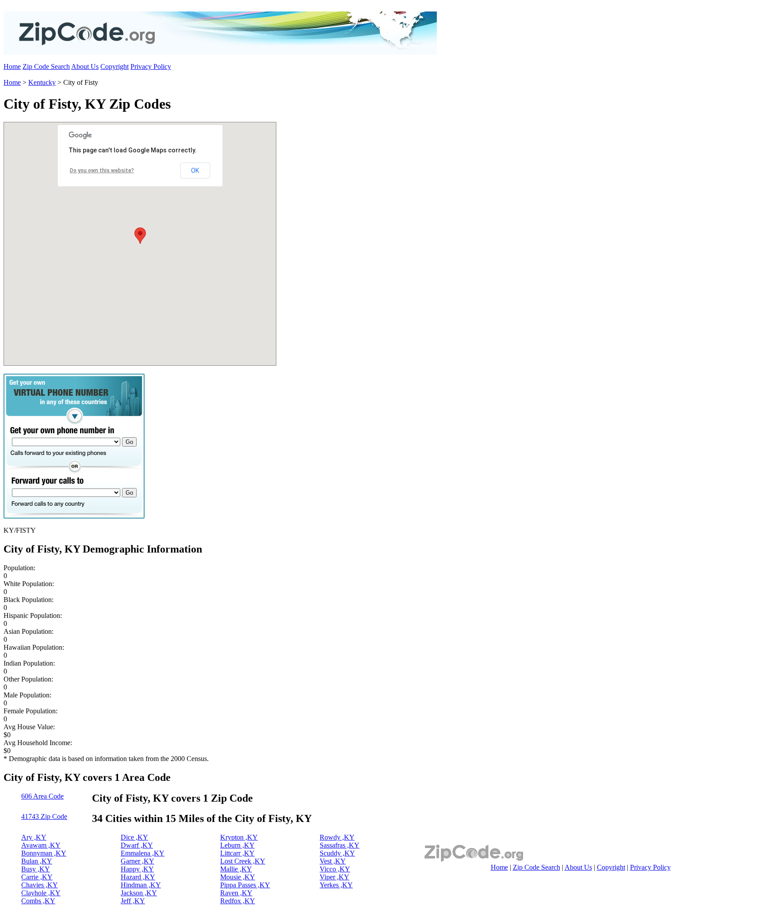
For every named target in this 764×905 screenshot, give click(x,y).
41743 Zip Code (44, 816)
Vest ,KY (333, 861)
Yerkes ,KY (336, 885)
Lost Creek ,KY (242, 861)
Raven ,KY (236, 893)
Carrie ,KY (37, 877)
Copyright (114, 66)
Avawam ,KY (41, 845)
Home (12, 66)
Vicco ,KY (335, 869)
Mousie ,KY (237, 877)
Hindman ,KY (141, 885)
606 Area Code (42, 796)
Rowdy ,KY (337, 837)
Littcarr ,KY (237, 853)
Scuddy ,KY (337, 853)
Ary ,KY (33, 837)
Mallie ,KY (236, 869)
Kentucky (42, 82)
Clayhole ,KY (41, 893)
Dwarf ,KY (137, 845)
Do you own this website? (102, 170)
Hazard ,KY (138, 877)
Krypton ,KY (239, 837)
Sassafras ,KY (339, 845)
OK (195, 170)
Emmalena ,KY (142, 853)
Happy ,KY (137, 869)
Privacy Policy (150, 66)
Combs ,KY (38, 901)
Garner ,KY (137, 861)
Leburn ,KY (237, 845)
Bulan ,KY (36, 861)
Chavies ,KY (39, 885)
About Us (85, 66)
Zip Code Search (46, 66)
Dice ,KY (134, 837)
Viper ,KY (334, 877)
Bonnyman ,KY (43, 853)
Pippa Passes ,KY (245, 885)
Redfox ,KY (237, 901)
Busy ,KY (35, 869)
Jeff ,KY (133, 901)
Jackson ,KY (139, 893)
